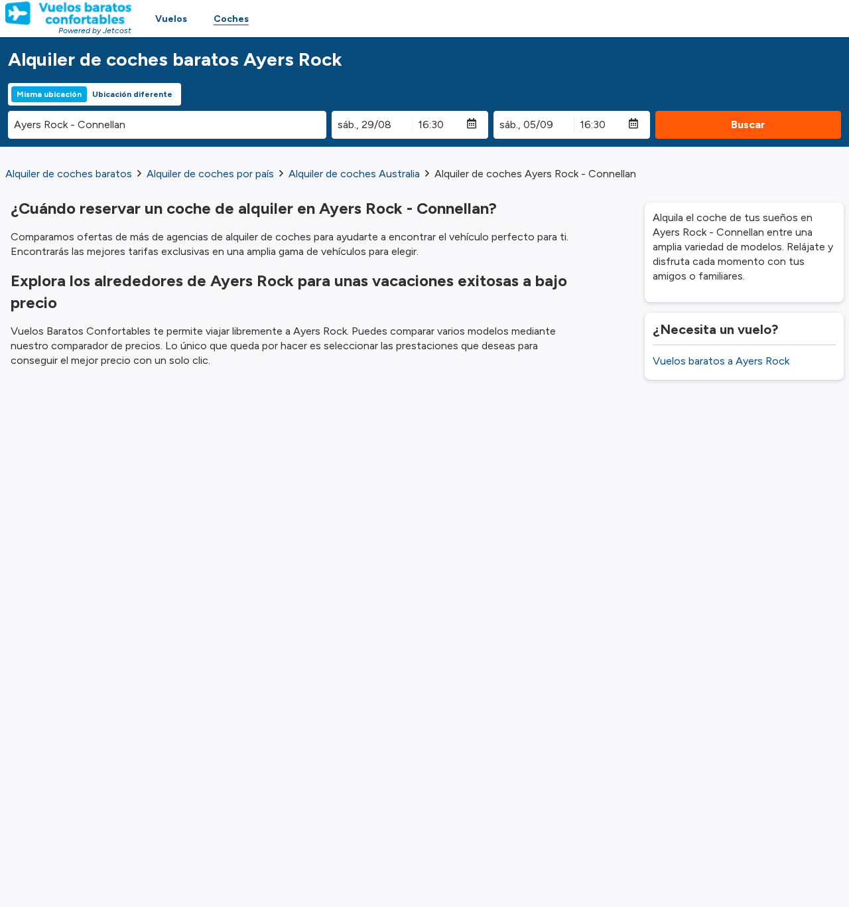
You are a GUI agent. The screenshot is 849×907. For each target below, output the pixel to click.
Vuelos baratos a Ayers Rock (721, 361)
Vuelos (171, 19)
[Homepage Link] (68, 13)
